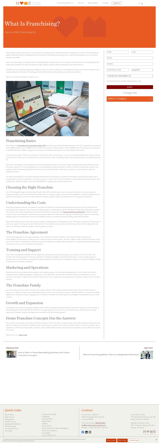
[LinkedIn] (86, 432)
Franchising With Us (65, 3)
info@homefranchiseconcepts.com (94, 425)
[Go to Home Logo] (28, 3)
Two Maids (8, 431)
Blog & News (93, 3)
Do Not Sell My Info (48, 435)
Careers (105, 3)
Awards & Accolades (49, 414)
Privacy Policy (47, 426)
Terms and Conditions (49, 431)
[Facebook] (83, 432)
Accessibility (46, 433)
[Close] (156, 440)
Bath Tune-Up (9, 417)
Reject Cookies (122, 440)
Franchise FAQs (47, 419)
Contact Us (116, 3)
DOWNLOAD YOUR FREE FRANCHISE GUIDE (124, 81)
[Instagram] (90, 432)
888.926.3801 (100, 423)
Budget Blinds (9, 419)
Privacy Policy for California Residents (55, 428)
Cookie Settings (133, 440)
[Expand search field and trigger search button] (139, 3)
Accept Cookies (111, 440)
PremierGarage (10, 426)
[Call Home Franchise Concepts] (142, 3)
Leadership (46, 417)
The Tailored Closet (11, 429)
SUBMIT (130, 87)
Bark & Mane (9, 415)
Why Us (81, 3)
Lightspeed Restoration (13, 424)
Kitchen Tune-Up (10, 422)
